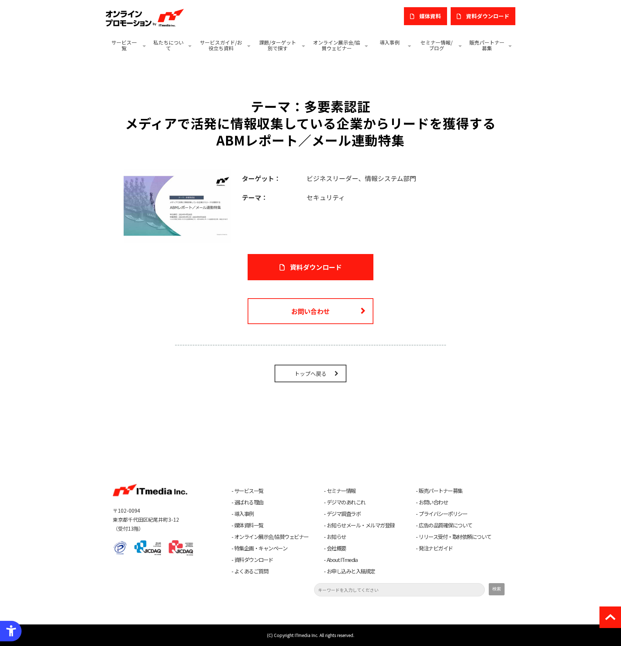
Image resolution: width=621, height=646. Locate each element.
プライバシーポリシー (443, 514)
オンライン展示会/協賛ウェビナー (336, 45)
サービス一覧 (124, 45)
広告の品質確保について (445, 525)
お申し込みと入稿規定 (351, 571)
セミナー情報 (341, 491)
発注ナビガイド (436, 548)
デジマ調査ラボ (344, 514)
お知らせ (336, 537)
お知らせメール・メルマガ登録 (361, 525)
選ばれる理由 (248, 502)
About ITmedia (342, 560)
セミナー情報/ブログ (436, 45)
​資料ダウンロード (487, 16)
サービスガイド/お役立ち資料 (221, 45)
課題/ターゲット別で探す (277, 45)
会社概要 (336, 548)
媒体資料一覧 (248, 525)
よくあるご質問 (251, 571)
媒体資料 (430, 16)
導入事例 (390, 42)
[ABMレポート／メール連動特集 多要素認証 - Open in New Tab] (177, 204)
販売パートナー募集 (487, 45)
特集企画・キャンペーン (261, 548)
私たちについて (168, 45)
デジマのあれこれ (346, 502)
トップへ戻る (310, 373)
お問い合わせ (310, 311)
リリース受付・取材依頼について (455, 537)
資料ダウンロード (316, 267)
